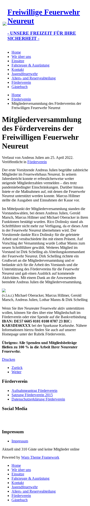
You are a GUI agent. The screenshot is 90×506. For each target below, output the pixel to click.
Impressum (20, 441)
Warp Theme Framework (40, 457)
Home (16, 52)
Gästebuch (20, 87)
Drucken (8, 359)
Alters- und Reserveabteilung (34, 78)
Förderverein (21, 82)
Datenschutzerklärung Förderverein (38, 399)
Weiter (16, 372)
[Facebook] (6, 420)
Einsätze (18, 61)
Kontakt (18, 69)
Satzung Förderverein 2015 (32, 395)
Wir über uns (21, 57)
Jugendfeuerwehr (25, 74)
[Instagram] (24, 420)
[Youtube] (15, 420)
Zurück (17, 368)
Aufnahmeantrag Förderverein (34, 391)
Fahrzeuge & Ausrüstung (30, 65)
